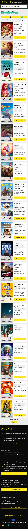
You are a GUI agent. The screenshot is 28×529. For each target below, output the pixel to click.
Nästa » (14, 422)
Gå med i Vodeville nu (14, 473)
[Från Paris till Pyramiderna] (7, 171)
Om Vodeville (14, 443)
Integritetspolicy (9, 515)
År (23, 20)
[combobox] (14, 6)
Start (3, 527)
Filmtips (14, 527)
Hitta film (8, 527)
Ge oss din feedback (15, 489)
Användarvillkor (18, 515)
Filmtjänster (7, 17)
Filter (20, 17)
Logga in (25, 527)
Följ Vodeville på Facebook (15, 507)
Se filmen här (19, 37)
